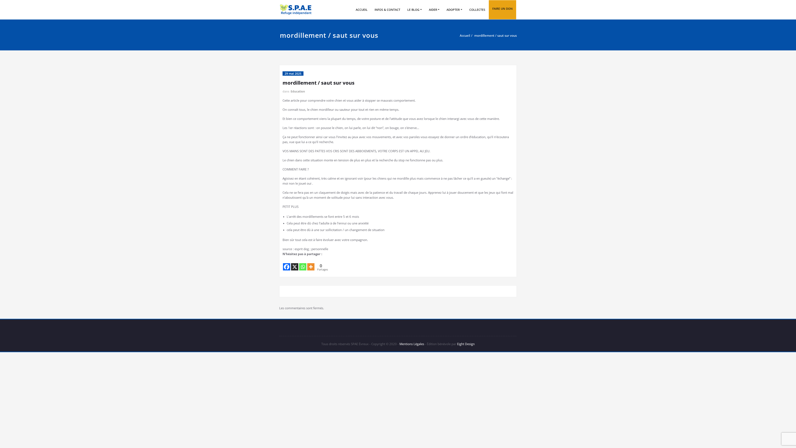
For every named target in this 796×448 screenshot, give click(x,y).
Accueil (465, 35)
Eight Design (465, 344)
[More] (310, 264)
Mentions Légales (411, 344)
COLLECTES (477, 10)
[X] (294, 264)
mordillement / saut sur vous (495, 35)
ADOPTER (453, 10)
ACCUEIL (362, 10)
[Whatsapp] (302, 264)
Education (298, 91)
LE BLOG (413, 10)
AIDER (433, 10)
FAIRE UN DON (502, 9)
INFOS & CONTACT (387, 10)
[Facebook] (286, 264)
